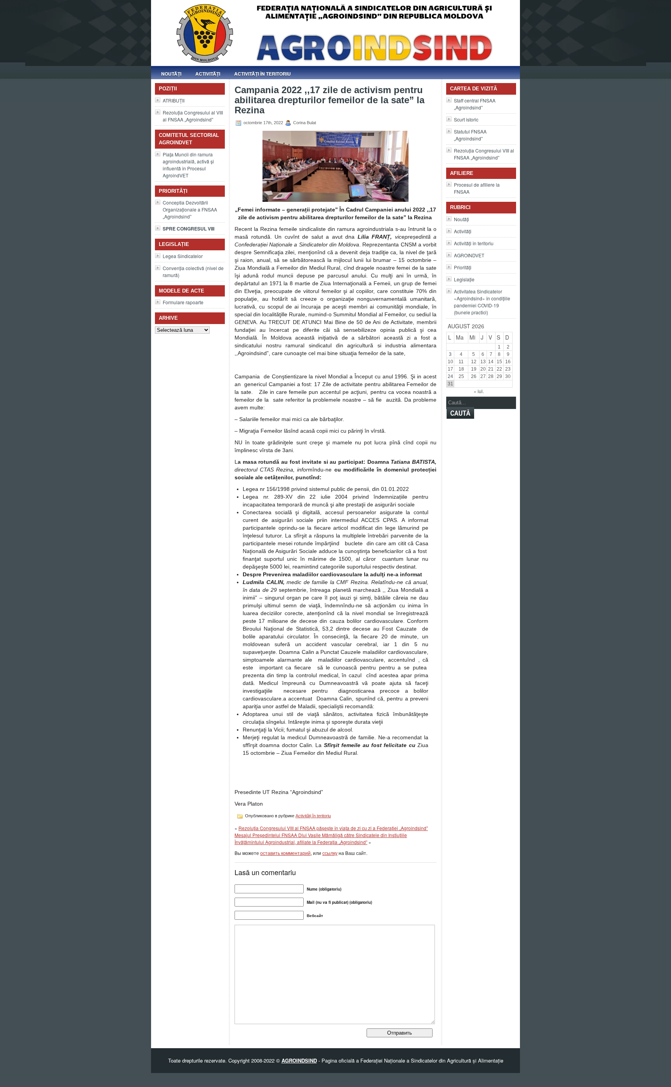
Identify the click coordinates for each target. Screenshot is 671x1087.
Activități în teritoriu (262, 73)
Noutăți (171, 73)
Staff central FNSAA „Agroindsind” (474, 104)
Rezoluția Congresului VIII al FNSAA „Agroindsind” (484, 154)
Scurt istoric (466, 119)
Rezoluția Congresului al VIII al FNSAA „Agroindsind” (193, 116)
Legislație (464, 279)
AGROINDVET (469, 255)
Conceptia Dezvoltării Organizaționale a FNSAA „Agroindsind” (190, 209)
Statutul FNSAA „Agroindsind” (470, 135)
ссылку (329, 852)
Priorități (462, 267)
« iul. (479, 391)
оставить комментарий (285, 852)
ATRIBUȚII (173, 100)
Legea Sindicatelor (183, 256)
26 (473, 376)
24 (450, 376)
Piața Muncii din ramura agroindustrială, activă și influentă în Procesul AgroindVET (188, 165)
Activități (207, 73)
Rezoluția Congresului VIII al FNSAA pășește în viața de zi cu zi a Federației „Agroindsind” (333, 828)
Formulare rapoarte (183, 302)
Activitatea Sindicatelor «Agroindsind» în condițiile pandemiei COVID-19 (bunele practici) (482, 302)
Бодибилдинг (335, 1080)
